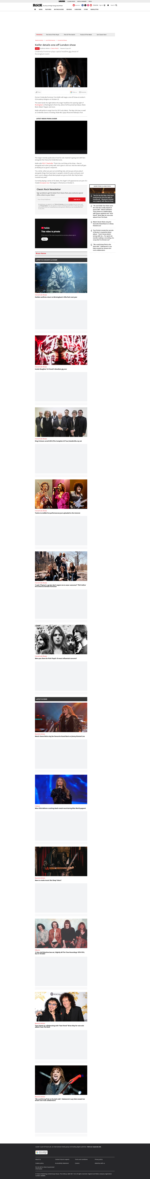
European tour (44, 183)
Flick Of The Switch (69, 34)
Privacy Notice (44, 206)
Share (39, 92)
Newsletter (83, 92)
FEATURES (48, 9)
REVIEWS (69, 9)
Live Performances (50, 40)
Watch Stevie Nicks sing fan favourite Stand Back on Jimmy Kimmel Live (103, 223)
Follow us (74, 92)
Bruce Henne (46, 48)
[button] (114, 5)
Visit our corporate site (94, 1147)
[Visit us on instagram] (88, 5)
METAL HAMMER (81, 1)
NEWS (40, 9)
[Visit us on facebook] (83, 5)
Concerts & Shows (62, 40)
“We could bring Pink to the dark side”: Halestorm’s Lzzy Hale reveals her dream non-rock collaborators (102, 247)
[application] (61, 135)
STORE (86, 9)
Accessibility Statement (62, 1163)
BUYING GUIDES (59, 9)
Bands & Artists (39, 40)
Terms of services (59, 204)
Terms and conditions (81, 1159)
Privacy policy (99, 1159)
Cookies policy (39, 1163)
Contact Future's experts (62, 1159)
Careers (77, 1163)
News (37, 48)
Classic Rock (54, 48)
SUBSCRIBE (78, 9)
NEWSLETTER (94, 9)
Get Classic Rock (101, 34)
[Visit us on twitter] (85, 5)
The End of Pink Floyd (52, 34)
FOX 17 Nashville (47, 163)
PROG (90, 1)
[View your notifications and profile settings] (108, 5)
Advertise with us (100, 1163)
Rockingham (39, 105)
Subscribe (95, 5)
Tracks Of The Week (86, 34)
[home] (35, 9)
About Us (38, 1159)
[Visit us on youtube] (91, 5)
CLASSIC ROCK (71, 1)
